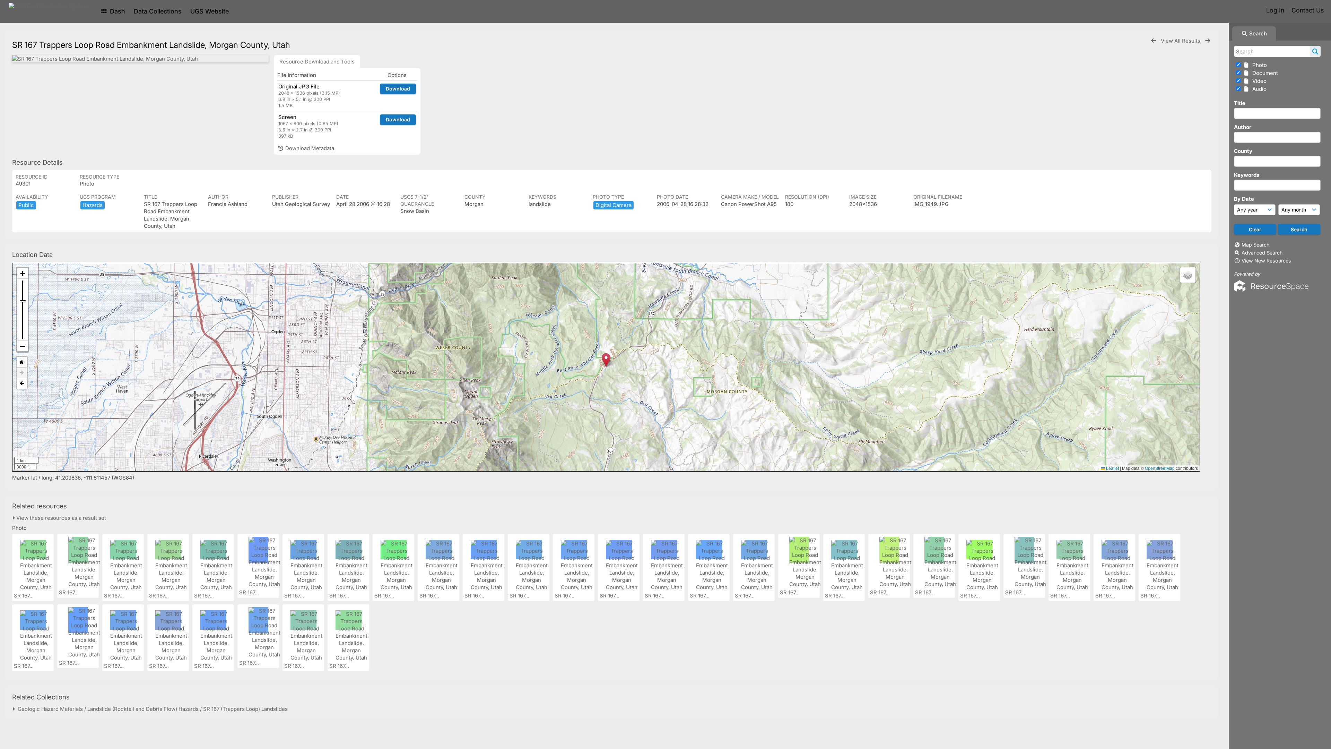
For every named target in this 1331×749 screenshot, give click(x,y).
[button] (606, 360)
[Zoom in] (22, 273)
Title (1239, 103)
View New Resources (1266, 261)
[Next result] (1207, 41)
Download (398, 89)
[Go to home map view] (22, 362)
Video (1258, 81)
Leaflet (1112, 468)
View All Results (1181, 40)
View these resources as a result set (60, 518)
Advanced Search (1262, 253)
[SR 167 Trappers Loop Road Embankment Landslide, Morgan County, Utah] (140, 58)
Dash (116, 11)
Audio (1258, 89)
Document (1264, 73)
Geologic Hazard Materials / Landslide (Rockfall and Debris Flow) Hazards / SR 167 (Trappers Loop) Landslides (151, 709)
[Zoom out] (22, 346)
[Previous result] (1153, 41)
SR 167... (24, 595)
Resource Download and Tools (317, 61)
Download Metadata (309, 148)
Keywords (1246, 175)
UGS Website (209, 11)
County (1243, 151)
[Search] (1315, 51)
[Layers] (1187, 275)
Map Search (1255, 245)
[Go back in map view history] (22, 383)
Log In (1275, 10)
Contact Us (1307, 10)
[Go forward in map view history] (22, 373)
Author (1242, 127)
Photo (1258, 65)
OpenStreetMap (1160, 468)
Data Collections (158, 11)
